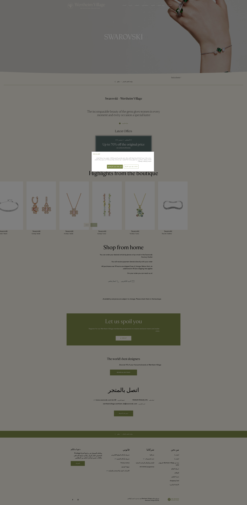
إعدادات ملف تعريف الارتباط (131, 166)
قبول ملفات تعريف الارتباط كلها (115, 166)
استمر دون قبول (96, 153)
